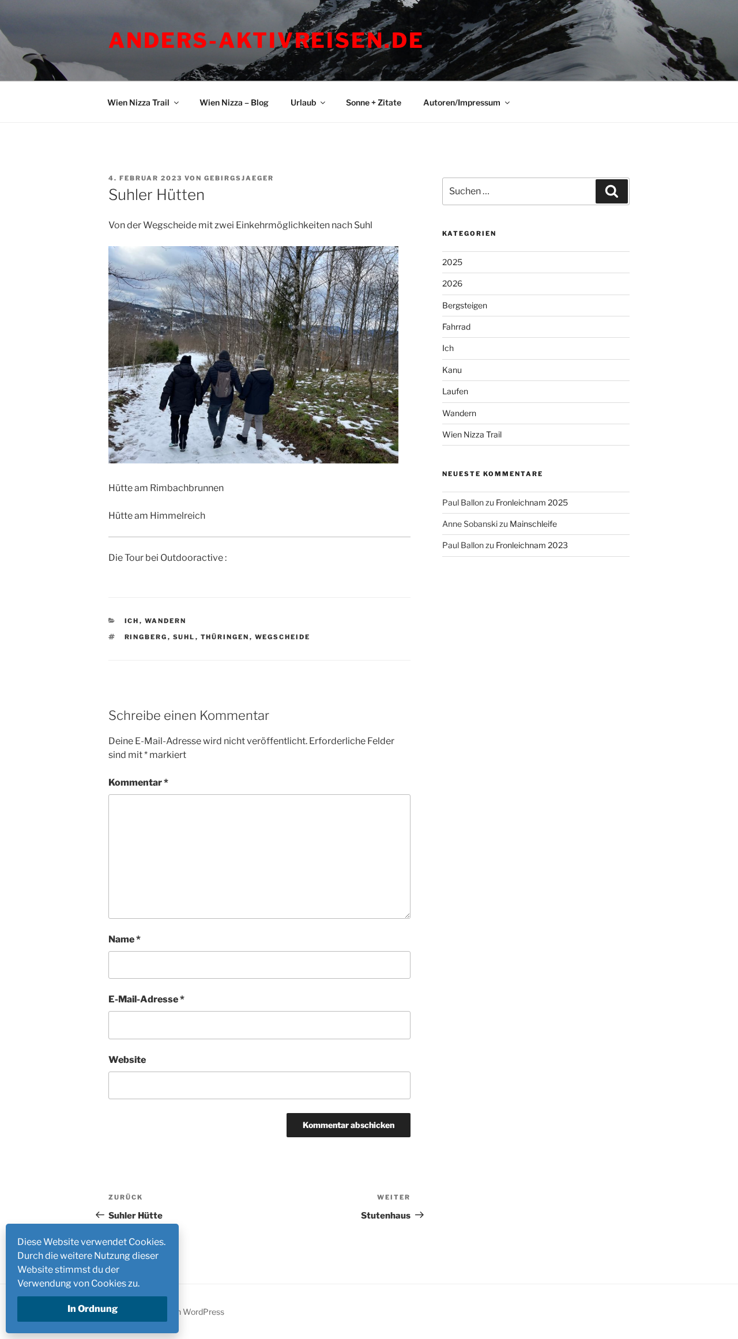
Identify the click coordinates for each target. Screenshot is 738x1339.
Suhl (184, 637)
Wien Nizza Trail (138, 102)
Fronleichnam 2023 (532, 545)
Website (127, 1059)
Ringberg (146, 637)
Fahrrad (456, 326)
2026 (452, 283)
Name (124, 939)
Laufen (455, 391)
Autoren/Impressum (461, 102)
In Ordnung (92, 1308)
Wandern (166, 621)
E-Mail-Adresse (146, 999)
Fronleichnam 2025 (532, 502)
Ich (132, 621)
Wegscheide (283, 637)
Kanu (452, 370)
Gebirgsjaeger (239, 178)
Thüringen (225, 637)
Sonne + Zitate (373, 102)
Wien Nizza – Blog (234, 102)
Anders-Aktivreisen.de (266, 40)
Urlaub (303, 102)
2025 (452, 262)
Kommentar (138, 782)
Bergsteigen (464, 305)
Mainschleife (533, 524)
